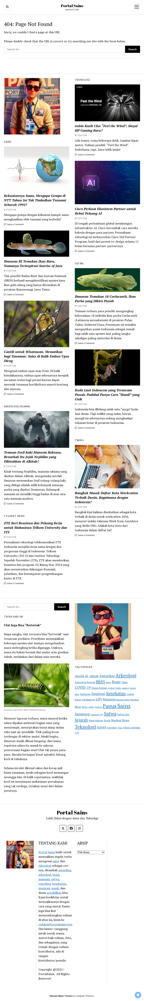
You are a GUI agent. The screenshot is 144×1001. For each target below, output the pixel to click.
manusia (44, 879)
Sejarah (81, 719)
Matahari (134, 699)
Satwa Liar (123, 714)
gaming (125, 688)
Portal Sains (72, 5)
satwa (55, 879)
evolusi (111, 688)
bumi (55, 875)
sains (55, 861)
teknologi (44, 866)
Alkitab (94, 676)
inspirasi (44, 888)
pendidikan (54, 893)
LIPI (99, 699)
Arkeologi (126, 675)
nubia (91, 707)
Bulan (108, 682)
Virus (120, 727)
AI (86, 676)
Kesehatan (116, 693)
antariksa (64, 870)
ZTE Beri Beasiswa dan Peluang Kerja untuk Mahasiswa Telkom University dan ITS (35, 527)
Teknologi (85, 726)
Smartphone (96, 720)
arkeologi (44, 875)
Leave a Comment (86, 154)
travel (101, 727)
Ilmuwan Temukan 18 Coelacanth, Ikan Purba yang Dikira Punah (105, 298)
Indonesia (85, 694)
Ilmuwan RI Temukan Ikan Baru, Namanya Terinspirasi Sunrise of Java (33, 263)
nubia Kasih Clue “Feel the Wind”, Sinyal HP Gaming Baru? (106, 128)
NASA (85, 707)
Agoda (79, 676)
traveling (112, 727)
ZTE (77, 732)
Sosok (107, 720)
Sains (123, 705)
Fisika (118, 688)
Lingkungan (88, 699)
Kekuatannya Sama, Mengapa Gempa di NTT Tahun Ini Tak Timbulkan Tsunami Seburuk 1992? (35, 200)
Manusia (109, 699)
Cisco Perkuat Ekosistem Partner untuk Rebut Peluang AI (105, 211)
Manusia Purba (123, 699)
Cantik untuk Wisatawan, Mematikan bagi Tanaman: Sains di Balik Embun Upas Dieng (36, 356)
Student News (120, 720)
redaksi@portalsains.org (55, 924)
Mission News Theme (61, 995)
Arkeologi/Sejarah (85, 682)
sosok (55, 888)
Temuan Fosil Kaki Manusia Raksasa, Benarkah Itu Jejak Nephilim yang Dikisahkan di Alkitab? (33, 457)
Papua (109, 706)
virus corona (131, 727)
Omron (98, 707)
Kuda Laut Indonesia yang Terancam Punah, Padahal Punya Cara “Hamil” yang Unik (107, 394)
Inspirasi (98, 693)
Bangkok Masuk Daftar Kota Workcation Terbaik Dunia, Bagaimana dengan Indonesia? (106, 497)
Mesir (78, 707)
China (124, 682)
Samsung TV (97, 714)
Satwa (110, 713)
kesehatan (59, 884)
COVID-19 (83, 687)
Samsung (82, 714)
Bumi (116, 681)
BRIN (100, 681)
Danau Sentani (99, 688)
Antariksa (107, 676)
